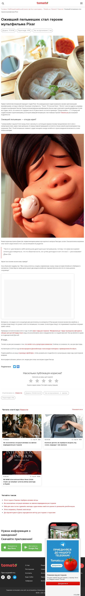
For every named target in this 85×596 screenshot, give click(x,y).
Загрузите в (12, 547)
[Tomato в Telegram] (14, 577)
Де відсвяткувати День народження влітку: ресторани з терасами (29, 513)
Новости (18, 393)
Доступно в (33, 547)
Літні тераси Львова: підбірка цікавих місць (21, 500)
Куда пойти (29, 577)
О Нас (27, 565)
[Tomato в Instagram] (9, 577)
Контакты (28, 573)
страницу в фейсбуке (26, 353)
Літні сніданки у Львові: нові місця (17, 509)
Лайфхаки (29, 581)
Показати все (77, 409)
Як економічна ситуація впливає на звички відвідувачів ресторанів (30, 503)
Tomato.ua (64, 113)
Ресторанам (29, 569)
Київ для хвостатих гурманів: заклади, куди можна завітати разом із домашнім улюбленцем (39, 506)
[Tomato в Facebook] (3, 577)
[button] (77, 593)
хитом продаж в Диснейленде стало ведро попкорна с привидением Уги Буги (47, 349)
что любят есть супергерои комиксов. (38, 344)
